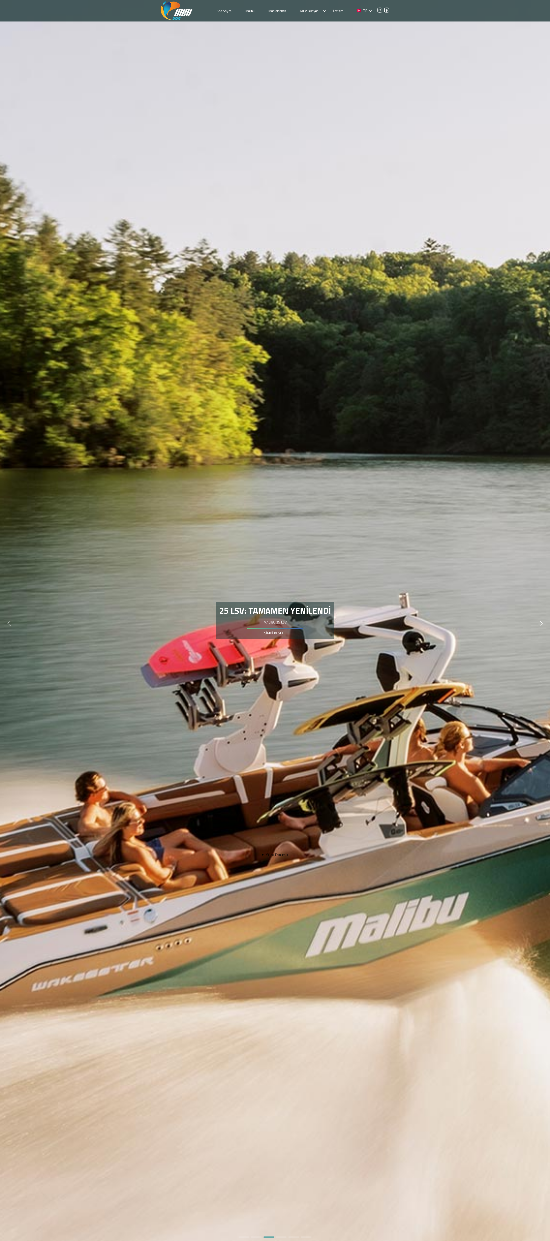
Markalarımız (277, 10)
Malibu (250, 10)
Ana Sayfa (224, 10)
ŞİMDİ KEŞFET (275, 638)
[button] (243, 1237)
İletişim (338, 10)
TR (365, 10)
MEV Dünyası (309, 10)
